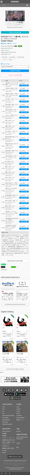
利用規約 (4, 435)
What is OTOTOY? (6, 431)
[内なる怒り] (4, 101)
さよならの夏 (6, 353)
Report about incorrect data (15, 261)
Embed (5, 269)
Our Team (4, 450)
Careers (4, 452)
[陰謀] (4, 207)
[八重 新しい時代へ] (4, 95)
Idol (3, 413)
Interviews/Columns (10, 277)
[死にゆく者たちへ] (4, 184)
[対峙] (4, 179)
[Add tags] (14, 60)
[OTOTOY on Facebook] (12, 390)
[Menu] (1, 2)
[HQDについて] (15, 46)
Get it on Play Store (20, 394)
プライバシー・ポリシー (8, 437)
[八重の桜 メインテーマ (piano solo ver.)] (4, 214)
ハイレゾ (4, 59)
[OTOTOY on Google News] (25, 390)
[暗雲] (4, 122)
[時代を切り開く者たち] (4, 139)
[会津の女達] (4, 152)
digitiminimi (13, 469)
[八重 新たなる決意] (4, 90)
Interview (18, 409)
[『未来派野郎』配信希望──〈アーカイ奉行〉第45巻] (7, 285)
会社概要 (4, 433)
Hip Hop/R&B (5, 417)
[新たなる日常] (4, 202)
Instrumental (21, 57)
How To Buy (6, 64)
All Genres (9, 404)
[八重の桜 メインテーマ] (4, 84)
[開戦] (4, 168)
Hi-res (20, 46)
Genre (4, 404)
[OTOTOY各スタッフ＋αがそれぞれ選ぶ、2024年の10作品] (22, 285)
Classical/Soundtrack (7, 424)
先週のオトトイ (20, 419)
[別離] (4, 127)
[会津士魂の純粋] (4, 157)
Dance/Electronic (6, 419)
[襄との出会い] (4, 133)
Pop (3, 411)
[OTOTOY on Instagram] (8, 390)
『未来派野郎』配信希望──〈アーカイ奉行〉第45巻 (8, 295)
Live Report (19, 415)
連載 (3, 291)
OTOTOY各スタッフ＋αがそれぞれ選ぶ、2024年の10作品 (22, 295)
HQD (10, 59)
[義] (4, 163)
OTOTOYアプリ (5, 446)
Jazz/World (5, 422)
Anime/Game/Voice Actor (8, 415)
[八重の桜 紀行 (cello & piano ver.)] (4, 221)
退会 (17, 447)
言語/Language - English (15, 456)
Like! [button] (14, 267)
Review (18, 413)
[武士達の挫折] (4, 197)
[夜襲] (4, 174)
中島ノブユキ (12, 43)
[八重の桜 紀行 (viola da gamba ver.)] (4, 228)
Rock (3, 409)
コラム (17, 291)
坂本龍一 (5, 43)
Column (18, 411)
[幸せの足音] (4, 106)
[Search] (27, 5)
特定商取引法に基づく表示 (8, 440)
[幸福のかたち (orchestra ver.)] (4, 191)
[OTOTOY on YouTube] (21, 390)
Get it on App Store (9, 394)
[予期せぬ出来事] (4, 111)
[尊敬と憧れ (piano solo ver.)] (4, 146)
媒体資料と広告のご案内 (8, 448)
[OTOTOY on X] (4, 390)
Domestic (4, 57)
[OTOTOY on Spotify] (17, 390)
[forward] (10, 473)
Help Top (18, 431)
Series (17, 406)
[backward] (1, 473)
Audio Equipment (20, 417)
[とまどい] (4, 117)
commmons (7, 50)
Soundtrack (12, 57)
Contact (18, 443)
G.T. (3, 327)
